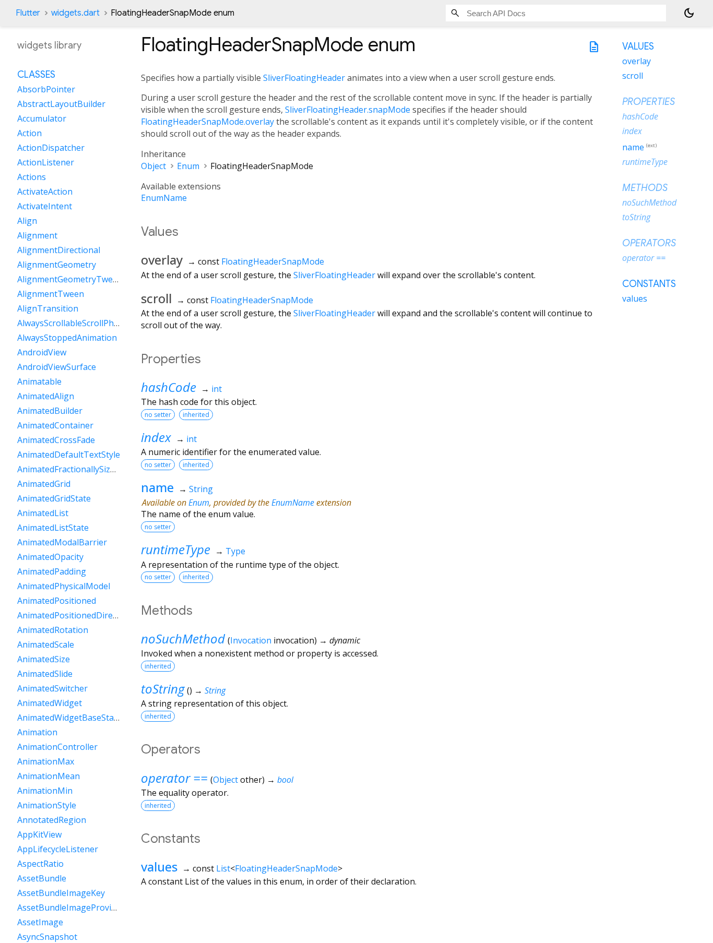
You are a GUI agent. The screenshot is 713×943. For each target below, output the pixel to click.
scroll (632, 75)
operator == (174, 777)
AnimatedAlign (45, 396)
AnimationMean (48, 776)
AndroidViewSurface (56, 367)
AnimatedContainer (55, 425)
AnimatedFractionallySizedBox (76, 469)
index (156, 437)
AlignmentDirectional (58, 250)
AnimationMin (45, 790)
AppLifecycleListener (57, 849)
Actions (31, 177)
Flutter (28, 13)
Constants (649, 284)
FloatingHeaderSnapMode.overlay (207, 121)
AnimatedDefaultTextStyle (68, 454)
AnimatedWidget (49, 703)
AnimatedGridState (54, 498)
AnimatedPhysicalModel (63, 586)
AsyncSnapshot (47, 936)
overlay (636, 61)
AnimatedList (42, 513)
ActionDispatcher (51, 147)
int (216, 389)
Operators (649, 243)
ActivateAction (45, 191)
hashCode (168, 387)
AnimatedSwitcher (52, 688)
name (157, 487)
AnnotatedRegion (51, 820)
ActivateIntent (44, 206)
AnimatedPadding (51, 571)
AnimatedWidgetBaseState (69, 717)
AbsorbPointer (46, 89)
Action (29, 133)
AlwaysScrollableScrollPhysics (74, 323)
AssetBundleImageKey (61, 893)
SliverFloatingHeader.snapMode (347, 109)
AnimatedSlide (45, 673)
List (223, 868)
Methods (645, 188)
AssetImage (40, 922)
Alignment (37, 235)
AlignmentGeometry (56, 264)
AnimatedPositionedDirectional (78, 615)
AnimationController (57, 747)
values (159, 866)
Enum (188, 166)
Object (153, 166)
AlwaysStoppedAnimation (67, 337)
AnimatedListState (53, 527)
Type (235, 551)
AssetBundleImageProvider (70, 907)
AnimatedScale (45, 644)
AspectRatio (40, 863)
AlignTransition (47, 308)
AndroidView (41, 352)
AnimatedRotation (52, 630)
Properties (648, 102)
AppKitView (39, 834)
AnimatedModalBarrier (62, 542)
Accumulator (41, 118)
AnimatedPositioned (56, 600)
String (201, 489)
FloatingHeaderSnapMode (272, 261)
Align (27, 220)
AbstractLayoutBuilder (61, 104)
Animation (37, 732)
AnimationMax (45, 761)
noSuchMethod (183, 638)
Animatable (39, 381)
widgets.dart (75, 13)
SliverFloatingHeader (304, 77)
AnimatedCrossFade (56, 440)
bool (285, 779)
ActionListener (45, 162)
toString (162, 688)
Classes (36, 74)
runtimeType (175, 549)
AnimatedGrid (43, 484)
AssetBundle (41, 878)
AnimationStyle (46, 805)
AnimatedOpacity (50, 557)
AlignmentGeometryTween (70, 279)
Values (638, 46)
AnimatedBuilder (49, 410)
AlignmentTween (50, 294)
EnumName (164, 198)
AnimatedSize (43, 659)
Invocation (250, 640)
